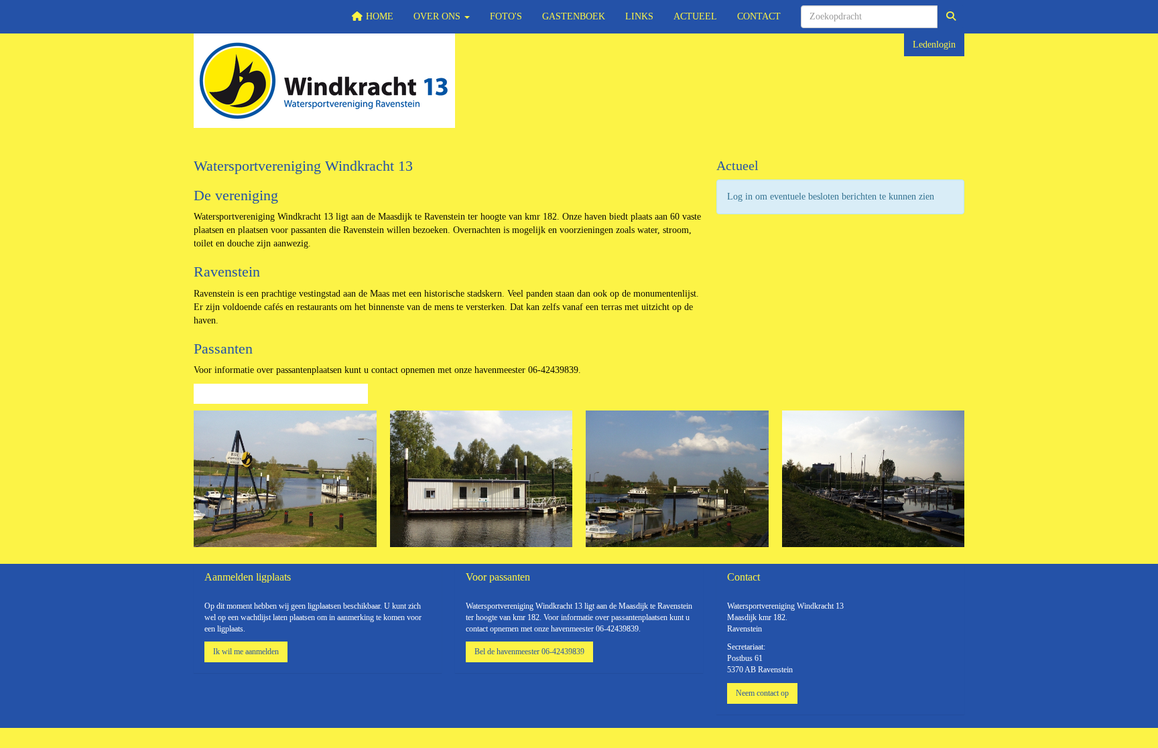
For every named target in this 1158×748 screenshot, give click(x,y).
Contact (759, 16)
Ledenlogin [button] (934, 45)
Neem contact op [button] (762, 693)
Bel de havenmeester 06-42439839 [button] (529, 651)
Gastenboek (573, 16)
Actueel (695, 16)
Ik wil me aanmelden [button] (246, 651)
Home (378, 16)
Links (639, 16)
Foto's (506, 16)
